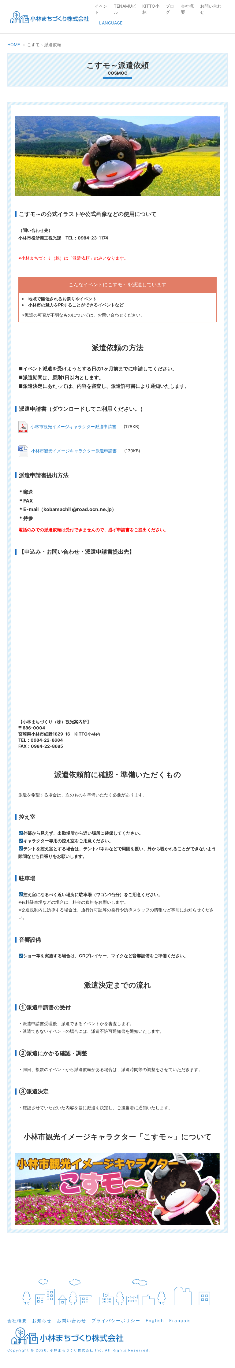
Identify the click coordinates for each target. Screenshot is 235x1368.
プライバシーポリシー (115, 1320)
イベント (101, 9)
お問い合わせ (211, 9)
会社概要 (187, 9)
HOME (13, 44)
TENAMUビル (125, 9)
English (155, 1320)
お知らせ (42, 1320)
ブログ (170, 9)
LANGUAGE (110, 22)
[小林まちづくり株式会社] (49, 18)
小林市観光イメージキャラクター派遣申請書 (74, 426)
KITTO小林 (150, 9)
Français (180, 1320)
